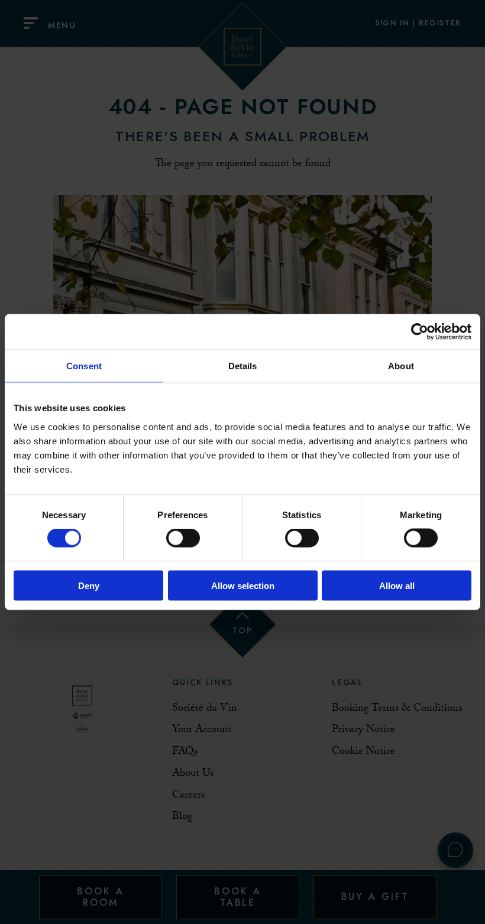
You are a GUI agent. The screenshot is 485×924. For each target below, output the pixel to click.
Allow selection (242, 585)
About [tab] (401, 366)
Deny (88, 585)
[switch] (183, 538)
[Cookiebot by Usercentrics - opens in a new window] (419, 332)
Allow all (397, 585)
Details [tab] (242, 366)
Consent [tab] (84, 366)
